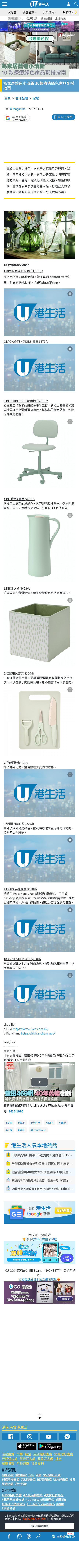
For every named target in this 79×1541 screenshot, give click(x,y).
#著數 (60, 1504)
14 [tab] (38, 31)
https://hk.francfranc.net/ (38, 1033)
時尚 (9, 1130)
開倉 (28, 1454)
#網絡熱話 (8, 1508)
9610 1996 (15, 1111)
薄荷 (63, 1123)
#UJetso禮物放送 (13, 1504)
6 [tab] (49, 22)
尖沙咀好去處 (42, 1454)
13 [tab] (35, 31)
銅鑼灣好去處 (63, 1454)
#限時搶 (60, 1499)
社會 (58, 1458)
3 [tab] (38, 22)
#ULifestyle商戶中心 (41, 1504)
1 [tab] (31, 22)
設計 (22, 1130)
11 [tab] (46, 27)
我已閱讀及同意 (39, 1526)
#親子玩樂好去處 (13, 1499)
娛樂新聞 (46, 18)
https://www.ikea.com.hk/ (30, 1029)
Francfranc (39, 1130)
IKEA (50, 1123)
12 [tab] (49, 27)
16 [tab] (46, 31)
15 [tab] (42, 31)
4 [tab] (42, 22)
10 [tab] (42, 27)
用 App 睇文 (65, 117)
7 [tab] (31, 27)
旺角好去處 (45, 1458)
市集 (20, 1454)
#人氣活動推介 (33, 1495)
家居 (36, 98)
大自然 (36, 1123)
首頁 (7, 98)
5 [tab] (46, 22)
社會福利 (37, 1463)
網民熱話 (8, 1475)
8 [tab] (35, 27)
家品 (22, 1123)
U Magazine (18, 108)
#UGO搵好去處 (12, 1495)
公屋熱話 (31, 18)
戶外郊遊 (23, 1463)
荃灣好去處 (27, 1458)
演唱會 (12, 12)
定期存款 (60, 18)
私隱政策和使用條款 (34, 1518)
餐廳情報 (8, 1463)
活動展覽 (8, 1454)
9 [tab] (38, 27)
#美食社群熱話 (54, 1495)
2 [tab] (35, 22)
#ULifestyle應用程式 (40, 1499)
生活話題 (21, 98)
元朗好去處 (9, 1458)
